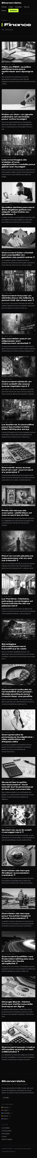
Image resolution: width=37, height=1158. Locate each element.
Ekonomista (12, 3)
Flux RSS (6, 1097)
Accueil (5, 20)
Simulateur (13, 10)
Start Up (26, 7)
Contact (4, 1136)
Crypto (11, 7)
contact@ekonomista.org (8, 1151)
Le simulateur (6, 1128)
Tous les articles (6, 1131)
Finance (4, 7)
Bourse (4, 10)
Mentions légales (7, 1139)
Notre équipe (6, 1133)
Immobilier (18, 7)
